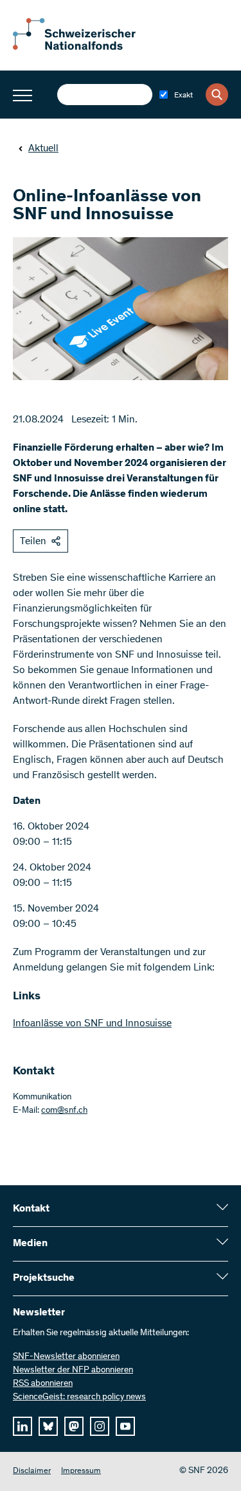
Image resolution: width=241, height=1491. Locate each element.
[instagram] (99, 1426)
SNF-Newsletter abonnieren (66, 1357)
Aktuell (43, 149)
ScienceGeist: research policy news (79, 1397)
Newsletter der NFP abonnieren (73, 1370)
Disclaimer (32, 1471)
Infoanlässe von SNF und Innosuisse (92, 1024)
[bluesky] (48, 1426)
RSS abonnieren (43, 1383)
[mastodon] (74, 1426)
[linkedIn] (22, 1426)
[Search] (217, 94)
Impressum (81, 1471)
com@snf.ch (64, 1110)
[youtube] (125, 1426)
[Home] (83, 47)
